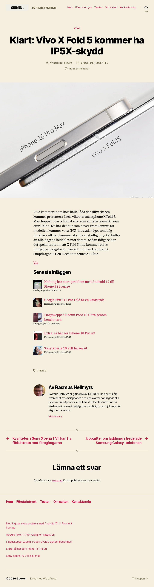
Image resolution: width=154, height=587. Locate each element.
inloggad (57, 480)
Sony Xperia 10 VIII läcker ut (65, 348)
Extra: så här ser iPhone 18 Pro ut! (69, 333)
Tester (98, 7)
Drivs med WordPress (43, 578)
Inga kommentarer (79, 68)
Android (42, 370)
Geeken (21, 578)
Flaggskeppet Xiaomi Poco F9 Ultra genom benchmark (39, 541)
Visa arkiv (55, 416)
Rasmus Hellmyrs (62, 62)
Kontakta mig (128, 7)
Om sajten (111, 7)
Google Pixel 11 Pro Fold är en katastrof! (74, 300)
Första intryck (83, 7)
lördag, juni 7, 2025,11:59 (94, 62)
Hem (70, 7)
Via (35, 263)
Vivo (77, 28)
